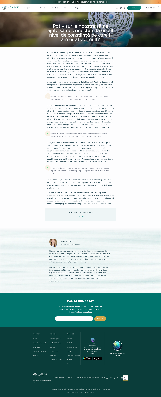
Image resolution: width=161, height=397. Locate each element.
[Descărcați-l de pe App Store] (97, 358)
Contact (69, 338)
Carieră (69, 343)
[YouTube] (111, 378)
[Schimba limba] (120, 7)
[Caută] (116, 8)
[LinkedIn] (122, 378)
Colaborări (36, 347)
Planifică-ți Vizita (55, 338)
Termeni (69, 359)
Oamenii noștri (72, 347)
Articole (35, 355)
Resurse (53, 334)
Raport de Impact (89, 392)
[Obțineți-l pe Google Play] (87, 358)
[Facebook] (114, 378)
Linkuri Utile (54, 351)
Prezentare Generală (39, 343)
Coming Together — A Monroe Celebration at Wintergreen (80, 2)
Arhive (69, 364)
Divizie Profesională (39, 351)
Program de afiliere (56, 359)
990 (81, 392)
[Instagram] (107, 378)
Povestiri (53, 355)
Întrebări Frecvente (73, 355)
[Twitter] (118, 378)
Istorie (35, 338)
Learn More (80, 216)
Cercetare (36, 334)
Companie (71, 334)
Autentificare (150, 8)
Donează (134, 8)
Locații (69, 351)
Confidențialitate (58, 377)
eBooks (52, 347)
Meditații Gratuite (55, 343)
